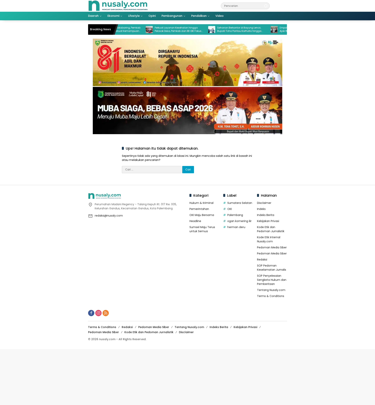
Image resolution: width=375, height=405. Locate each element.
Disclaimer (264, 203)
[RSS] (106, 313)
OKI (229, 209)
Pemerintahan (199, 209)
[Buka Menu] (284, 6)
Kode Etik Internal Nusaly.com (268, 239)
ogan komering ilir (239, 221)
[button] (266, 6)
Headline (195, 221)
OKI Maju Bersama (201, 215)
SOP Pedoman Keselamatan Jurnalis (271, 268)
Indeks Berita (265, 215)
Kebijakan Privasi (268, 221)
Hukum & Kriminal (201, 203)
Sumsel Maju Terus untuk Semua (202, 229)
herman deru (236, 227)
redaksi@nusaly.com (109, 216)
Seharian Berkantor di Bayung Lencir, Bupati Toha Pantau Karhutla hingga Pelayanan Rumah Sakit (225, 29)
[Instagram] (98, 313)
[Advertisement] (117, 376)
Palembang (235, 215)
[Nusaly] (118, 6)
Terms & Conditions (270, 296)
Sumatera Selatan (239, 203)
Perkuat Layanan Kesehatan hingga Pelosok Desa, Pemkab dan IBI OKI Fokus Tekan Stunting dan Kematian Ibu (163, 29)
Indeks (261, 209)
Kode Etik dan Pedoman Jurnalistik (270, 229)
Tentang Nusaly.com (271, 290)
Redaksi (262, 259)
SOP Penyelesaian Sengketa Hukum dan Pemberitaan (271, 280)
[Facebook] (91, 313)
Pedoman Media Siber (272, 247)
